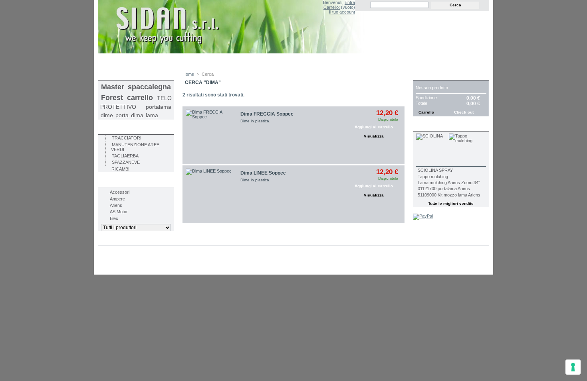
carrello (140, 98)
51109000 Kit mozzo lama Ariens (449, 194)
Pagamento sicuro (308, 61)
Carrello (430, 76)
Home (188, 74)
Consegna (122, 61)
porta (122, 115)
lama (152, 115)
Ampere (117, 198)
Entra (350, 2)
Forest (112, 98)
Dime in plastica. (255, 121)
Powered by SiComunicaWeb (134, 266)
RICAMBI (120, 169)
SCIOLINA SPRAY (435, 170)
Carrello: (331, 7)
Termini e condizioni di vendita (189, 61)
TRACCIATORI (126, 138)
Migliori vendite (440, 127)
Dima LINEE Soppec (263, 173)
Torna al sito (462, 61)
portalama (158, 107)
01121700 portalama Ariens (444, 188)
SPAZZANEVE (126, 162)
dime (107, 115)
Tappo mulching (433, 176)
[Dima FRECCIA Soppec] (211, 135)
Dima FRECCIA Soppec (267, 114)
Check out (464, 112)
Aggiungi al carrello (374, 127)
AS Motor (119, 211)
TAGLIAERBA (125, 155)
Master (112, 87)
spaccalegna (149, 87)
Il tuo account (342, 12)
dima (137, 115)
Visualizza (374, 136)
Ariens (116, 205)
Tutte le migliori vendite (451, 203)
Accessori (119, 192)
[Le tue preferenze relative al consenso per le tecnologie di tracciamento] (573, 367)
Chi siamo (255, 61)
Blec (114, 218)
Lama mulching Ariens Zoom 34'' (449, 182)
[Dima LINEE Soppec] (211, 194)
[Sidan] (242, 27)
